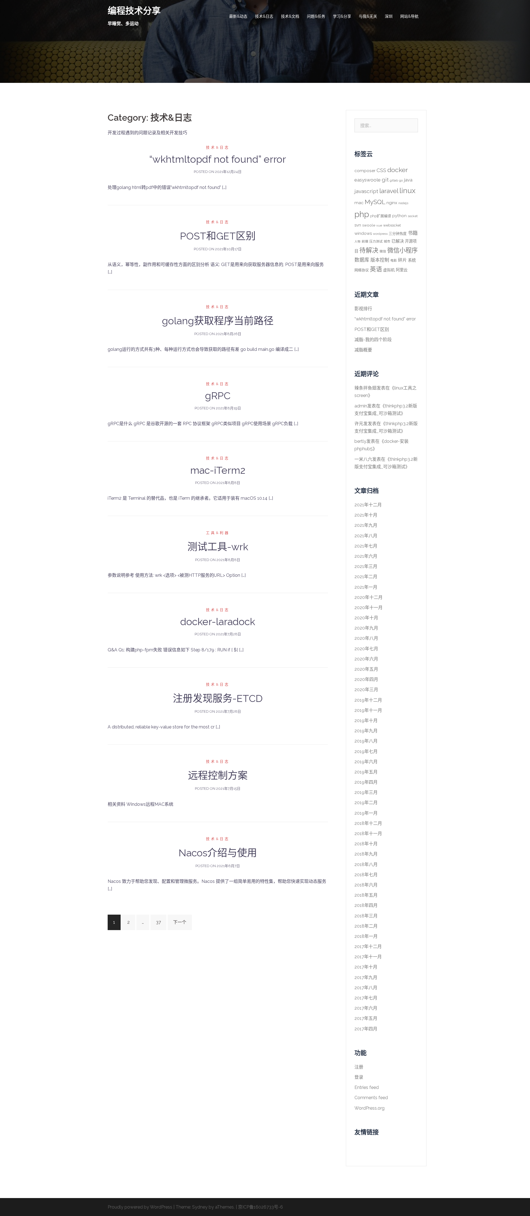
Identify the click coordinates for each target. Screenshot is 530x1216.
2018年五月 (366, 895)
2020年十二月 (368, 597)
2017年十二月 (368, 946)
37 (158, 922)
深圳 (389, 16)
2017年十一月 (368, 956)
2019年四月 (366, 782)
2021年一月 (365, 587)
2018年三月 (366, 915)
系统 (412, 260)
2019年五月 (366, 772)
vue (379, 225)
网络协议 (361, 270)
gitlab (394, 180)
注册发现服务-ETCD (218, 698)
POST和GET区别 (218, 236)
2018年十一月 (368, 833)
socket (413, 216)
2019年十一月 (368, 710)
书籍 (413, 233)
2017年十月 (365, 967)
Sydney (200, 1207)
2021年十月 (365, 515)
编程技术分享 (134, 11)
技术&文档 (290, 16)
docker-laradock (217, 621)
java (408, 180)
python (399, 215)
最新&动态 (238, 16)
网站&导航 (409, 16)
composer (364, 170)
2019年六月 (366, 761)
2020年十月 (366, 617)
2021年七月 (365, 546)
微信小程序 (402, 250)
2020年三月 (366, 689)
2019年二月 (366, 802)
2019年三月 (366, 792)
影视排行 (363, 308)
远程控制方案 (218, 775)
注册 (358, 1067)
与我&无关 (368, 16)
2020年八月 (366, 638)
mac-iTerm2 (217, 470)
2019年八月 (366, 741)
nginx (391, 202)
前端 (365, 241)
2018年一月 (366, 936)
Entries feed (366, 1087)
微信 (383, 251)
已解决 (397, 241)
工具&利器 (218, 533)
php (361, 214)
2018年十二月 (368, 823)
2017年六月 (365, 1008)
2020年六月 (366, 659)
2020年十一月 (368, 607)
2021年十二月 (368, 504)
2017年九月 (365, 977)
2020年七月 (366, 648)
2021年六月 (365, 556)
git (385, 180)
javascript (366, 191)
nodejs (403, 203)
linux (407, 190)
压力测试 (376, 241)
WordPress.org (369, 1108)
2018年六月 (366, 885)
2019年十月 (366, 720)
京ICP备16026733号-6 (260, 1207)
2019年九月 (366, 730)
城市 (387, 241)
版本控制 (379, 260)
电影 (393, 260)
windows (363, 233)
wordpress (380, 233)
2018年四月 (366, 905)
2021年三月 (365, 566)
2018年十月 (366, 843)
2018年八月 (366, 864)
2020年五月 (366, 669)
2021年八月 (365, 535)
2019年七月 (366, 751)
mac (359, 202)
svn (357, 225)
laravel (388, 190)
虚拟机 (389, 270)
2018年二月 (366, 926)
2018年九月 (366, 854)
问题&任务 (316, 16)
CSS (381, 170)
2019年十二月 (368, 700)
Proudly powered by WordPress (140, 1207)
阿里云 (401, 269)
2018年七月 (366, 874)
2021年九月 (365, 525)
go (401, 180)
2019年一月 (366, 813)
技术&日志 (264, 16)
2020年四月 (366, 679)
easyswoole (367, 180)
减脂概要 (363, 349)
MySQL (375, 202)
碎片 (402, 260)
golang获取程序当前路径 (218, 321)
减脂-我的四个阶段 (373, 339)
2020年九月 (366, 628)
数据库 (361, 260)
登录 (358, 1077)
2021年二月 (365, 576)
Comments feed (371, 1097)
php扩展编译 (380, 216)
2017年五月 (365, 1018)
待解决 (368, 250)
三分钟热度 (398, 233)
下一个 (179, 922)
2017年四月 (365, 1028)
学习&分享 (342, 16)
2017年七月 (365, 998)
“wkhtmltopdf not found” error (217, 159)
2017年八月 (365, 987)
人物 (357, 241)
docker (397, 169)
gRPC (217, 395)
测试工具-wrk (217, 546)
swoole (368, 225)
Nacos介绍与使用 (218, 853)
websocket (392, 225)
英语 (376, 269)
